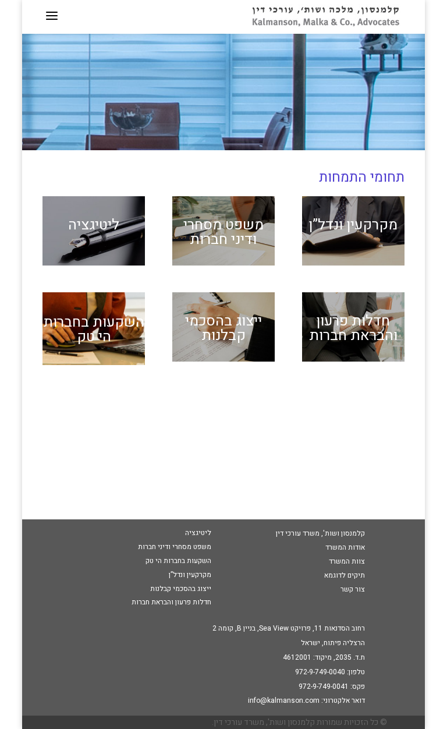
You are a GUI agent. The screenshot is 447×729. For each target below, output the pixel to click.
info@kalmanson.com (284, 700)
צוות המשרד (347, 561)
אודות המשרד (345, 547)
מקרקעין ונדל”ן (353, 225)
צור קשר (352, 589)
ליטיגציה (93, 225)
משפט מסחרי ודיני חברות (223, 232)
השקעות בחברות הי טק (93, 330)
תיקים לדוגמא (344, 575)
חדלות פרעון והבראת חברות (353, 328)
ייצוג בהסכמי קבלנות (223, 328)
